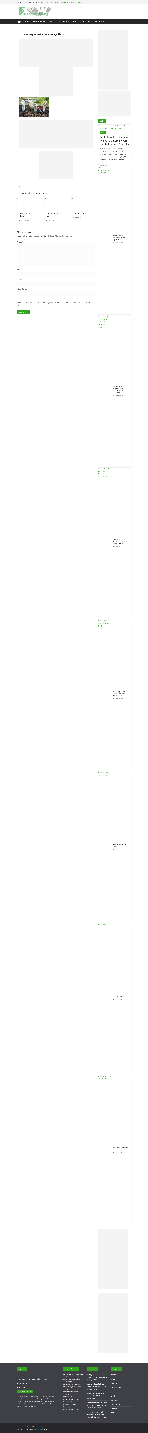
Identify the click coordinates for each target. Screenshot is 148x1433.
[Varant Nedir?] (83, 199)
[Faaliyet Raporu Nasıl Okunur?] (29, 199)
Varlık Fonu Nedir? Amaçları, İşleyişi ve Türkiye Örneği (119, 693)
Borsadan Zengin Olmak (71, 1384)
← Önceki (20, 187)
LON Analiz (114, 1409)
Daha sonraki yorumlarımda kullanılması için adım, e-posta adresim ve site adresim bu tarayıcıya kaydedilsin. (53, 304)
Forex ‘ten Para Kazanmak (72, 1409)
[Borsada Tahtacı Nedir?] (56, 199)
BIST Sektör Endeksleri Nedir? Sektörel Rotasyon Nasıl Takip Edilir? (97, 1405)
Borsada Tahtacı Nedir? (53, 215)
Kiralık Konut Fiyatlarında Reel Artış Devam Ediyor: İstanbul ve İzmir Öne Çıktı (114, 140)
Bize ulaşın (99, 21)
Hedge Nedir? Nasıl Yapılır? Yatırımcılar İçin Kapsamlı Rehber (120, 541)
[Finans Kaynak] (19, 21)
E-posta (20, 279)
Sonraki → (91, 187)
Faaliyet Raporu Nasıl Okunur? (28, 215)
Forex (90, 21)
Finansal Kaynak (117, 148)
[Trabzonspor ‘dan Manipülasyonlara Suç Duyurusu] (104, 239)
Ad (18, 269)
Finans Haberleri (39, 21)
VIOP (58, 21)
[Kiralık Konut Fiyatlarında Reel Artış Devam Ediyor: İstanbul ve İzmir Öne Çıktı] (114, 127)
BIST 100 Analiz (116, 1375)
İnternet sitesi (22, 289)
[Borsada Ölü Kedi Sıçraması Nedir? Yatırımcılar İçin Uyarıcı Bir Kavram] (104, 391)
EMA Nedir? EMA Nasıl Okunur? (120, 1149)
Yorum (20, 242)
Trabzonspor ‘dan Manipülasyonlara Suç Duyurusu (120, 238)
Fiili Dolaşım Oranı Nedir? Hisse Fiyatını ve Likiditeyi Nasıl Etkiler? (96, 1414)
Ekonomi (66, 21)
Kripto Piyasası (78, 21)
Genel (113, 1396)
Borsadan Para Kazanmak (72, 1399)
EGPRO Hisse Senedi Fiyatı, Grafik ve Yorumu (32, 1379)
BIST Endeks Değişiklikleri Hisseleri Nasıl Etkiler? (57, 2)
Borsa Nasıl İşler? (69, 1397)
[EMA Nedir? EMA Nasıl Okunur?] (104, 1150)
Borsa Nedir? (67, 1402)
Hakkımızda (21, 1387)
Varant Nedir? (79, 213)
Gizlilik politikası (22, 1383)
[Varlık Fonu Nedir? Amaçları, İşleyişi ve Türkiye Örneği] (104, 694)
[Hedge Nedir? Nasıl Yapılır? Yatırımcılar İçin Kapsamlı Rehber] (104, 543)
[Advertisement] (56, 53)
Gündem (26, 21)
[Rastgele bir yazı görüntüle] (129, 21)
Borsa (51, 21)
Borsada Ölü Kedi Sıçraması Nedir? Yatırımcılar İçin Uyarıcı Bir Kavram (120, 389)
